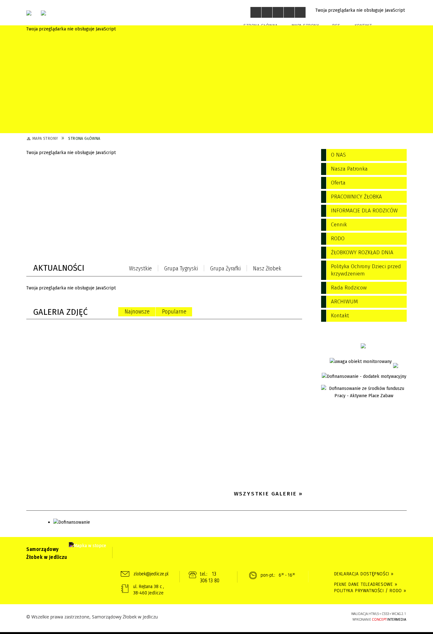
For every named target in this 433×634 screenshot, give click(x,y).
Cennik (339, 224)
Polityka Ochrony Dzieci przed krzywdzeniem (366, 270)
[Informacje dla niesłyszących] (289, 12)
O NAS (338, 155)
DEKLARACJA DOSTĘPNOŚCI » (364, 574)
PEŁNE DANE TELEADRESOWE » (365, 584)
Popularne (174, 311)
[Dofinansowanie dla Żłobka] (364, 376)
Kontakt (340, 315)
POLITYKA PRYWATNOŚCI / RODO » (370, 590)
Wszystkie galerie (265, 493)
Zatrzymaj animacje (255, 12)
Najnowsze (137, 311)
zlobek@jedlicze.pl (151, 574)
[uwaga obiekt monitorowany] (361, 361)
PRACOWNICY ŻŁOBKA (356, 196)
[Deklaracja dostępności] (278, 12)
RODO (338, 238)
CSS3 (306, 616)
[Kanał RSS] (300, 269)
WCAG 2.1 (326, 616)
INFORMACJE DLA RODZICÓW (364, 210)
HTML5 (297, 616)
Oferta (338, 182)
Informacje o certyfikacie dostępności (216, 617)
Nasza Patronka (349, 168)
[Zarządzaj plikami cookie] (216, 633)
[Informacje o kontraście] (300, 12)
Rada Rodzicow (349, 287)
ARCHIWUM (344, 301)
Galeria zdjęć (60, 312)
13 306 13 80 (209, 577)
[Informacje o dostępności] (267, 12)
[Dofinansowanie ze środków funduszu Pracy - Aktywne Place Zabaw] (364, 392)
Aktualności (58, 268)
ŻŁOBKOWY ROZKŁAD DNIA (362, 252)
